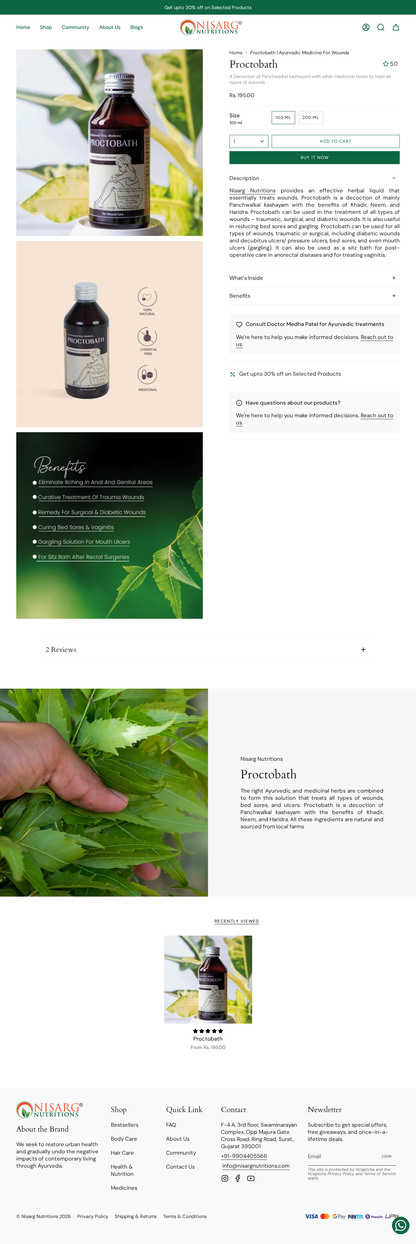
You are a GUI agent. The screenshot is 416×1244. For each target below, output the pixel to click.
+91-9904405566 (244, 1156)
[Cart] (395, 27)
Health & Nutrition (122, 1170)
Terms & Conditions (185, 1216)
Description (244, 178)
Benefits (239, 295)
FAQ (171, 1124)
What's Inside (246, 277)
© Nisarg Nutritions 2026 (43, 1216)
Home (235, 52)
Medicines (124, 1187)
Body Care (124, 1138)
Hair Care (122, 1152)
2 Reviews (61, 649)
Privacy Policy (341, 1173)
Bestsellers (124, 1124)
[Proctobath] (208, 980)
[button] (46, 27)
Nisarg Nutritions (252, 190)
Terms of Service (380, 1173)
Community (181, 1152)
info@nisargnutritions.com (256, 1165)
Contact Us (180, 1166)
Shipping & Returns (136, 1216)
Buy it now (315, 157)
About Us (177, 1138)
